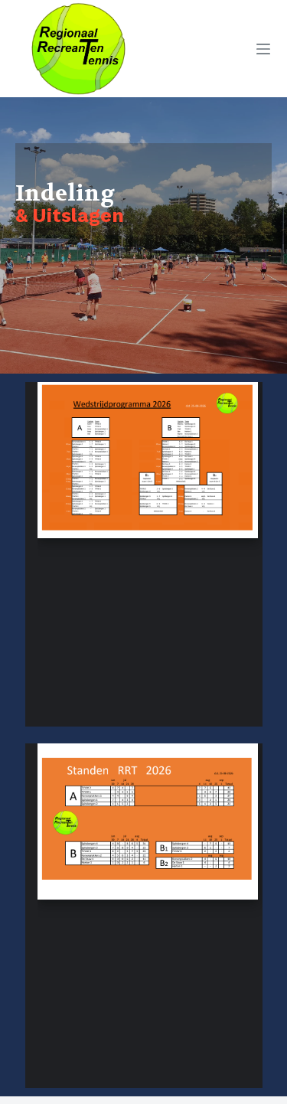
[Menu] (263, 49)
